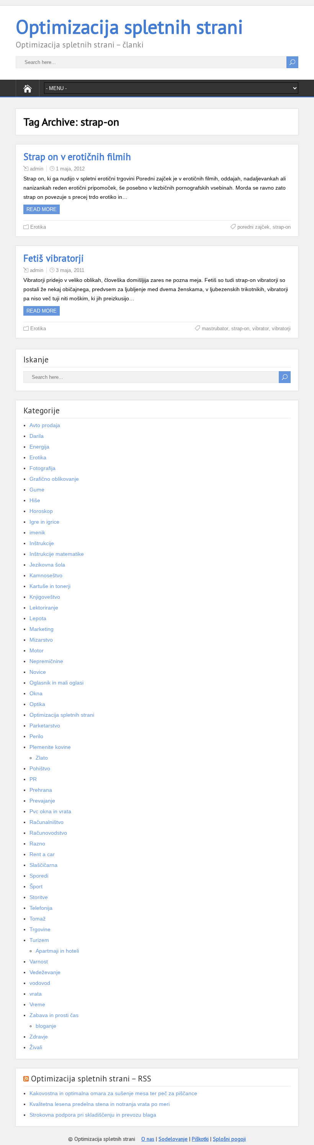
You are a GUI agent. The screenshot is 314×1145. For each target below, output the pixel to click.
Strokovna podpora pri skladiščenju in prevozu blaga (92, 1115)
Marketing (41, 629)
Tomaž (37, 919)
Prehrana (40, 790)
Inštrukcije (41, 543)
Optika (37, 704)
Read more (41, 209)
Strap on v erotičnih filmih (77, 157)
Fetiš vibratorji (53, 258)
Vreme (37, 1004)
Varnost (38, 961)
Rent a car (42, 854)
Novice (37, 672)
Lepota (37, 618)
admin (36, 169)
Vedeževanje (45, 972)
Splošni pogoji (229, 1138)
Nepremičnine (46, 661)
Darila (36, 436)
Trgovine (40, 929)
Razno (37, 843)
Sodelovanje (173, 1138)
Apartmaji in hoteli (57, 951)
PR (33, 779)
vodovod (39, 983)
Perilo (36, 736)
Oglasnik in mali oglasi (56, 683)
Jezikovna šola (47, 565)
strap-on (282, 227)
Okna (36, 693)
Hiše (34, 500)
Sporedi (38, 876)
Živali (35, 1047)
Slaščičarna (43, 865)
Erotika (38, 227)
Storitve (38, 897)
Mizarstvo (41, 640)
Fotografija (42, 468)
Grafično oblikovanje (54, 479)
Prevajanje (42, 801)
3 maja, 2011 (70, 270)
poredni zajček (253, 227)
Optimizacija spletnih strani (129, 26)
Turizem (39, 940)
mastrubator (215, 328)
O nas (147, 1138)
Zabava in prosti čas (53, 1015)
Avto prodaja (44, 425)
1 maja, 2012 (70, 169)
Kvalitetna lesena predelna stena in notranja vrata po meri (99, 1104)
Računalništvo (46, 822)
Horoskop (41, 511)
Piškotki (200, 1138)
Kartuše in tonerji (49, 586)
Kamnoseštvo (45, 575)
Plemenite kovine (50, 747)
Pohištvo (39, 768)
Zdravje (38, 1037)
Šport (36, 886)
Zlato (42, 758)
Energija (39, 447)
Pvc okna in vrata (50, 811)
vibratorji (281, 328)
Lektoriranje (43, 607)
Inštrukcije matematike (56, 554)
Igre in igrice (44, 522)
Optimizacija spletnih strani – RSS (91, 1078)
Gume (36, 490)
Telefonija (40, 908)
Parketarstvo (44, 725)
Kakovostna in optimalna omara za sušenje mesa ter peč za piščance (113, 1093)
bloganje (46, 1026)
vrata (35, 994)
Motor (36, 650)
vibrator (260, 328)
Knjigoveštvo (44, 597)
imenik (37, 532)
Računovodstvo (48, 833)
